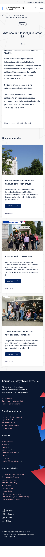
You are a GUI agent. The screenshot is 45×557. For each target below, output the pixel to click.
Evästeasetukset (9, 537)
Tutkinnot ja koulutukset (10, 425)
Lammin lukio (7, 491)
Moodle (4, 447)
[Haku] (35, 8)
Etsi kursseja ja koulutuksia (35, 2)
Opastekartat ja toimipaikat (12, 401)
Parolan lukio (6, 485)
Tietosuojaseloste (9, 534)
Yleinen (22, 24)
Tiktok (8, 521)
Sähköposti (6, 450)
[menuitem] (22, 2)
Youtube (9, 517)
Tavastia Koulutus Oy (9, 483)
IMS (3, 455)
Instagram (10, 514)
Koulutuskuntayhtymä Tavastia (13, 474)
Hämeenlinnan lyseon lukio (11, 494)
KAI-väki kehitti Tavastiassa (18, 256)
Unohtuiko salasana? (9, 453)
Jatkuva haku (7, 428)
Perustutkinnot (7, 420)
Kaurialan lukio (7, 488)
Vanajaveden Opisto (9, 480)
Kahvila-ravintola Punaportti (12, 417)
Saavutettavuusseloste (25, 534)
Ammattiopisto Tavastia (10, 477)
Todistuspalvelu (7, 441)
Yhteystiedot (21, 2)
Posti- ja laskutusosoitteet (12, 404)
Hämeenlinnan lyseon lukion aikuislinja (16, 497)
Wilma (4, 444)
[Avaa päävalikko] (41, 8)
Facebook (9, 510)
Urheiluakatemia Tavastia (11, 500)
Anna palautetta (8, 458)
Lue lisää (10, 206)
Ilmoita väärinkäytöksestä (11, 461)
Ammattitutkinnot (8, 423)
